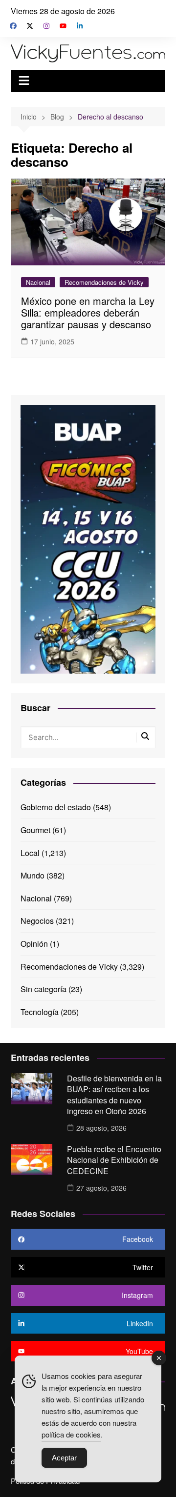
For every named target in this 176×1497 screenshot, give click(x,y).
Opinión (34, 943)
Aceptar (64, 1458)
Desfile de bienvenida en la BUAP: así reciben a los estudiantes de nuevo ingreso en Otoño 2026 (114, 1095)
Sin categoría (43, 989)
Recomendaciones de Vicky (104, 282)
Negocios (37, 920)
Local (30, 852)
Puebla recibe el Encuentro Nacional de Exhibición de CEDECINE (114, 1160)
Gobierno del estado (56, 807)
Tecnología (40, 1012)
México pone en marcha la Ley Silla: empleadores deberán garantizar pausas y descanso (87, 312)
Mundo (32, 875)
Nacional (38, 282)
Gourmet (35, 830)
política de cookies (71, 1434)
